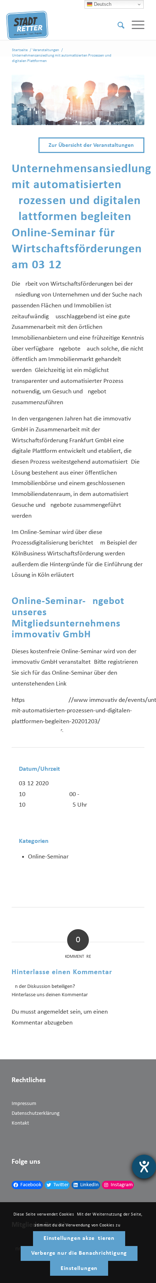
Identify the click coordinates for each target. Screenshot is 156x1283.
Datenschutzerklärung (35, 1113)
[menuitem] (117, 25)
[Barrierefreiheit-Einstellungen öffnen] (144, 1167)
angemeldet (53, 1012)
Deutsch (102, 4)
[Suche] (117, 25)
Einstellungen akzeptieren (79, 1238)
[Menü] (134, 25)
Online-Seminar (48, 856)
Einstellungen (79, 1268)
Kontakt (20, 1123)
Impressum (24, 1103)
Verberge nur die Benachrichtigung (79, 1253)
